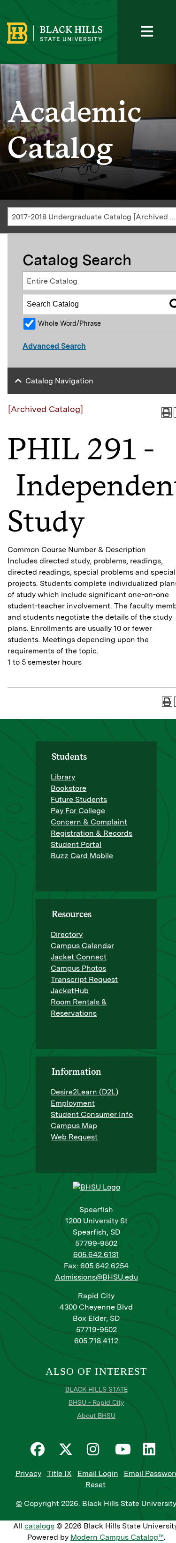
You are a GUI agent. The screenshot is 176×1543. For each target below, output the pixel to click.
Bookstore (68, 788)
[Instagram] (96, 1449)
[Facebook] (40, 1449)
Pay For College (78, 810)
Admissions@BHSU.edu (96, 1277)
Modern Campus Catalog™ (117, 1537)
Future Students (79, 799)
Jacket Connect (79, 956)
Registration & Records (91, 833)
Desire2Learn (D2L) (84, 1091)
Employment (73, 1103)
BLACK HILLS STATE (96, 1389)
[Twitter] (68, 1449)
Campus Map (74, 1125)
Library (63, 776)
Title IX (59, 1473)
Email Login (97, 1473)
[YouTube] (124, 1449)
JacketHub (70, 990)
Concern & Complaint (89, 821)
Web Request (74, 1136)
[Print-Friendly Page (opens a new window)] (166, 412)
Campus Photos (78, 968)
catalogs (39, 1525)
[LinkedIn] (152, 1449)
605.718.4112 (96, 1340)
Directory (67, 934)
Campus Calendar (82, 945)
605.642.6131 (96, 1254)
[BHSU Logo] (83, 32)
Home (18, 39)
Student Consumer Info (92, 1114)
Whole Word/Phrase (69, 323)
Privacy (28, 1473)
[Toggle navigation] (146, 32)
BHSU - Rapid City (96, 1402)
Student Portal (76, 844)
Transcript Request (84, 979)
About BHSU (96, 1415)
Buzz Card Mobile (82, 855)
